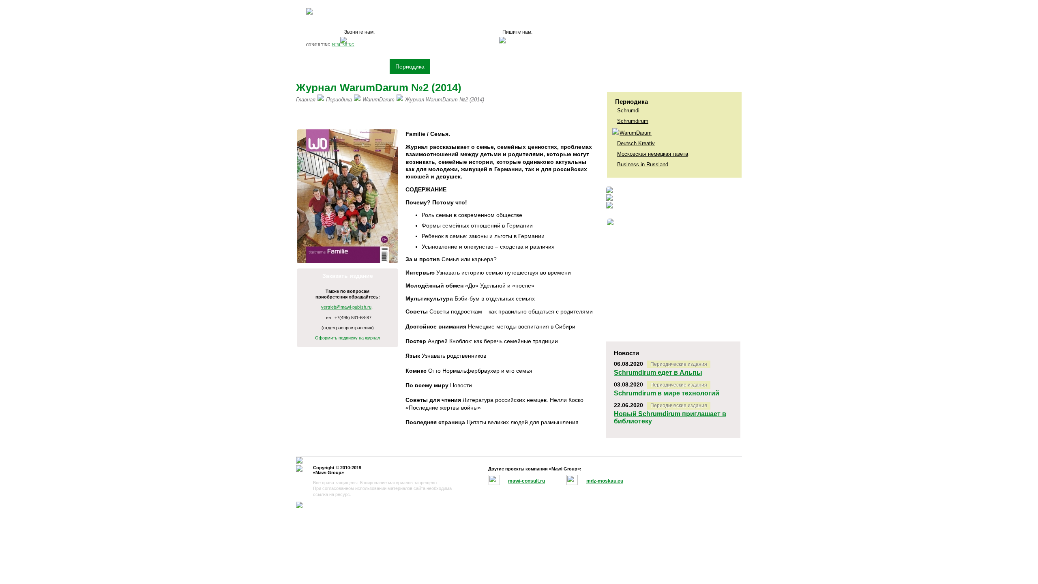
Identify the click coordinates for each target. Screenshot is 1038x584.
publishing (343, 45)
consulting (318, 45)
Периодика (410, 66)
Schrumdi (628, 110)
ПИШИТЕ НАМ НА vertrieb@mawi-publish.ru (447, 116)
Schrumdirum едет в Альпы (658, 372)
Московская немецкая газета (652, 154)
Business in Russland (642, 164)
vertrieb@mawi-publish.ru (346, 307)
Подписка (533, 66)
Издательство (365, 66)
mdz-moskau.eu (604, 481)
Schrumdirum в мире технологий (666, 393)
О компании (320, 66)
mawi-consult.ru (526, 481)
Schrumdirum (632, 121)
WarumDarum (636, 133)
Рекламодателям (485, 66)
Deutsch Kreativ (636, 143)
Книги (443, 66)
